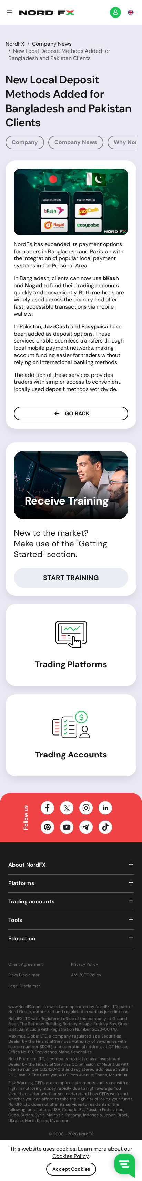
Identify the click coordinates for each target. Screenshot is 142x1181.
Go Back (76, 413)
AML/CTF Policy (86, 975)
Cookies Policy (70, 1156)
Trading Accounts (71, 754)
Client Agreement (25, 964)
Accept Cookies (71, 1169)
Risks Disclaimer (24, 975)
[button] (10, 12)
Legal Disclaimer (24, 986)
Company (25, 142)
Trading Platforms (71, 664)
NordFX (15, 43)
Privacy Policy (84, 964)
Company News (52, 43)
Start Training (71, 577)
